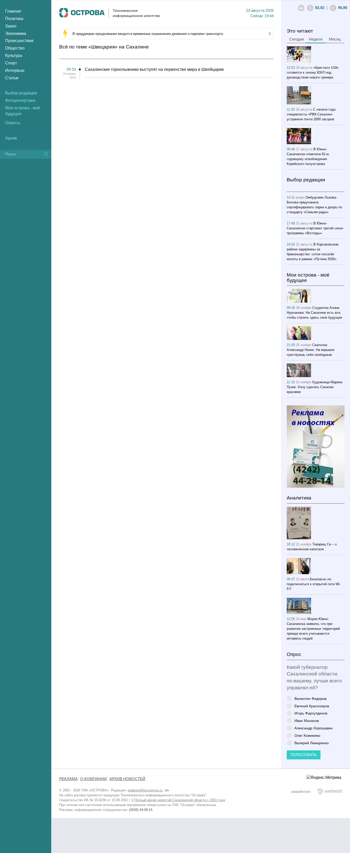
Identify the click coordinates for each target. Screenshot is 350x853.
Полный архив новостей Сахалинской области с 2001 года (179, 800)
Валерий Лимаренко (311, 743)
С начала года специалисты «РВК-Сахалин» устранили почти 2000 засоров (311, 114)
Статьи (11, 78)
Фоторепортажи (20, 100)
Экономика (15, 33)
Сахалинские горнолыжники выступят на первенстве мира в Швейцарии (154, 69)
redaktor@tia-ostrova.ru (145, 790)
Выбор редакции (21, 93)
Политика (14, 18)
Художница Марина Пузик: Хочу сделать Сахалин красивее (314, 387)
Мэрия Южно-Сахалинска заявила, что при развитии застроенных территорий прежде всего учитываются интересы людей (313, 628)
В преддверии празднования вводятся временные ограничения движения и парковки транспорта (148, 34)
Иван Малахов (306, 720)
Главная (13, 11)
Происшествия (19, 40)
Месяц (335, 39)
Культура (13, 55)
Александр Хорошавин (313, 728)
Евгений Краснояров (311, 706)
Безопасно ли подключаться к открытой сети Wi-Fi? (314, 584)
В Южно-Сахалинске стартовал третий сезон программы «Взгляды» (315, 228)
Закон (10, 26)
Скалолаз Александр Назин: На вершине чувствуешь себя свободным (310, 350)
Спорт (11, 63)
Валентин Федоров (310, 698)
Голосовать (304, 755)
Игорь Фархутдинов (310, 713)
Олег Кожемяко (307, 735)
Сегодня (296, 39)
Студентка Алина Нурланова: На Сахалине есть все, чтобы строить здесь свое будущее (314, 312)
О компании (93, 779)
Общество (15, 48)
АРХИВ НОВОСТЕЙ (127, 779)
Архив (11, 138)
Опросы (12, 123)
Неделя (315, 39)
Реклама (68, 779)
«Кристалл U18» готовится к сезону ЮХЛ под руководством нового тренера (313, 72)
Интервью (14, 70)
